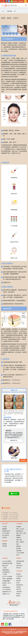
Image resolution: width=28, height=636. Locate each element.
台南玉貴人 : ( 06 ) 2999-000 (10, 516)
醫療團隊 (4, 528)
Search (25, 1)
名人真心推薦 (5, 533)
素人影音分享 (5, 535)
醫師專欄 (21, 1)
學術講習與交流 (6, 531)
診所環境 (4, 537)
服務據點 (4, 543)
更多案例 (23, 460)
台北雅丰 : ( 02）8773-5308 (10, 518)
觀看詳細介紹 (13, 440)
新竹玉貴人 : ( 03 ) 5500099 (10, 512)
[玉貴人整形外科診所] (10, 6)
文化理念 (4, 526)
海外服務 (4, 546)
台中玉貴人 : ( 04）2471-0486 (11, 514)
